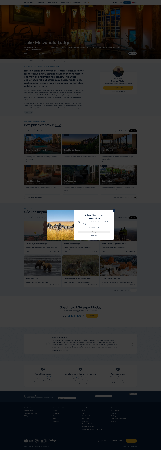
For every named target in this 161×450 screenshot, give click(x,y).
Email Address (94, 228)
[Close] (114, 210)
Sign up (94, 232)
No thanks (94, 235)
